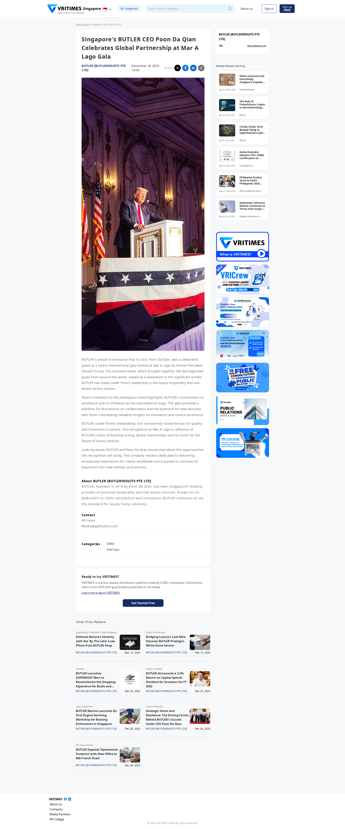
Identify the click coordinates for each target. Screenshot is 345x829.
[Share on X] (177, 68)
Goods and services (155, 632)
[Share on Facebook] (185, 68)
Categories (131, 8)
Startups (113, 549)
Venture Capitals (154, 669)
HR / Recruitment (84, 745)
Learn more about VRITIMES (101, 593)
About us (247, 9)
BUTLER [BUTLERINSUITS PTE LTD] (104, 68)
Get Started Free (143, 603)
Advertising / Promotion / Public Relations (96, 632)
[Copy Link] (201, 68)
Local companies (84, 706)
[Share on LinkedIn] (193, 68)
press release (82, 24)
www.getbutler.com (256, 45)
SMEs (111, 544)
